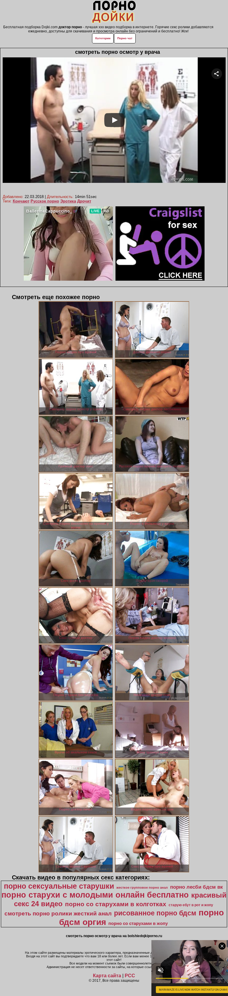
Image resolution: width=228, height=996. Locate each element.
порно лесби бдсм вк (196, 887)
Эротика (68, 201)
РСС (130, 975)
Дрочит (84, 201)
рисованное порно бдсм (155, 913)
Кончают (21, 201)
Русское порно (45, 201)
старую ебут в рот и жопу (191, 905)
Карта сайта (107, 975)
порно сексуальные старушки (59, 886)
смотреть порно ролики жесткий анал (58, 913)
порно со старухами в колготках (115, 904)
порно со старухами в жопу (138, 923)
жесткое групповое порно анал (142, 887)
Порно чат (124, 38)
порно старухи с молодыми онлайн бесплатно (95, 894)
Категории (102, 38)
